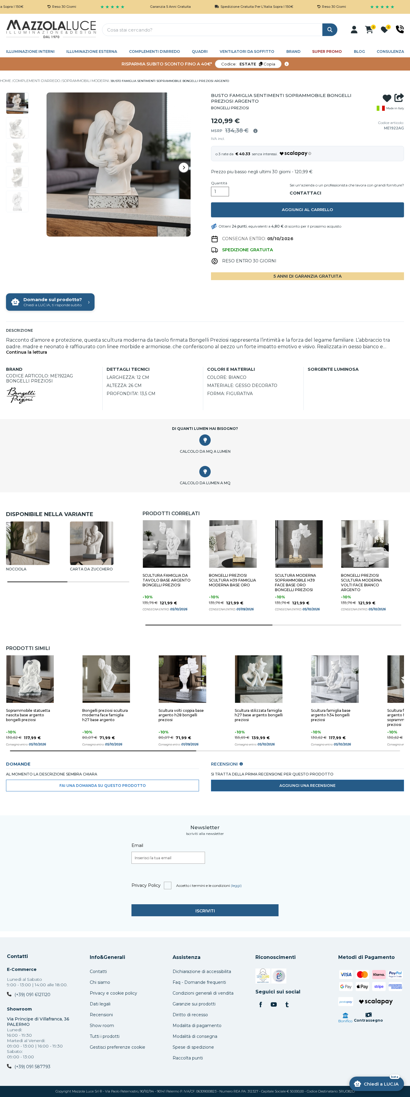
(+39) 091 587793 (32, 1066)
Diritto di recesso (190, 1014)
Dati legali (100, 1004)
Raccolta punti (188, 1058)
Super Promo (327, 51)
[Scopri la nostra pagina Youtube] (274, 1005)
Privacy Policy (146, 885)
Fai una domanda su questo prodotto (102, 785)
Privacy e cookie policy (113, 993)
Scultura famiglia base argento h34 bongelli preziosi (331, 715)
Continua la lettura (26, 352)
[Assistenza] (400, 29)
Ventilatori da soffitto (247, 51)
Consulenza (390, 51)
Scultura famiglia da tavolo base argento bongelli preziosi (167, 580)
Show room (102, 1025)
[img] (255, 131)
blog (359, 51)
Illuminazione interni (30, 51)
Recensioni (101, 1014)
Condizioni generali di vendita (203, 993)
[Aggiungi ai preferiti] (387, 98)
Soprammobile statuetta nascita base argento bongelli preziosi (28, 715)
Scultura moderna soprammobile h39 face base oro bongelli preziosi (295, 582)
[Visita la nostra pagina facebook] (260, 1005)
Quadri (200, 51)
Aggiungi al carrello (307, 209)
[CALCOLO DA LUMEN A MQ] (205, 471)
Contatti (17, 956)
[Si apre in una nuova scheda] (262, 977)
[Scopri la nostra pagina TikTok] (287, 1005)
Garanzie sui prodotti (194, 1004)
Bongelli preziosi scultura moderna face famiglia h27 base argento (105, 715)
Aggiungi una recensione (307, 785)
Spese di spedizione (193, 1047)
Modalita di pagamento (197, 1025)
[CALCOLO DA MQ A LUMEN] (205, 440)
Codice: (248, 64)
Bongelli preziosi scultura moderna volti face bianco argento (361, 582)
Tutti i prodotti (104, 1036)
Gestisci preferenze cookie (117, 1047)
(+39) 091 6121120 (32, 994)
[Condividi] (399, 98)
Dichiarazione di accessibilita (202, 971)
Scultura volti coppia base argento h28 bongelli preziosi (181, 715)
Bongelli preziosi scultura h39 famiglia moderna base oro (232, 580)
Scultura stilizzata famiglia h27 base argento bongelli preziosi (259, 715)
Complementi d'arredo (154, 51)
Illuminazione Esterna (91, 51)
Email (137, 845)
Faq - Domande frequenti (199, 982)
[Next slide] (183, 167)
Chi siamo (100, 982)
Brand (293, 51)
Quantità (219, 183)
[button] (354, 29)
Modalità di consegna (195, 1036)
